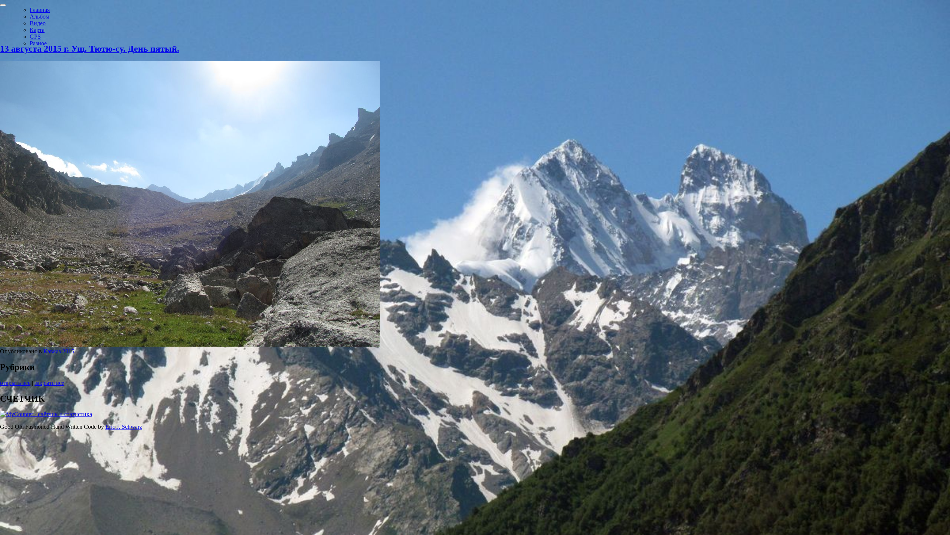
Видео (38, 23)
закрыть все (49, 383)
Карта (37, 30)
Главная (40, 10)
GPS (35, 36)
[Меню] (3, 5)
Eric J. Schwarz (123, 427)
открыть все (15, 383)
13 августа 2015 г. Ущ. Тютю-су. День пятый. (89, 49)
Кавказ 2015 (58, 351)
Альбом (39, 16)
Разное (38, 43)
